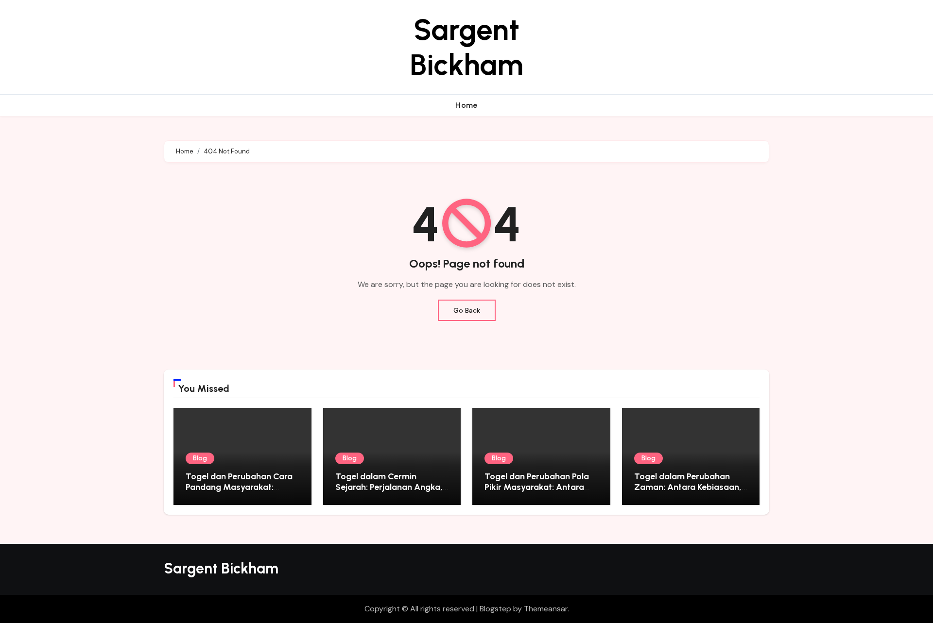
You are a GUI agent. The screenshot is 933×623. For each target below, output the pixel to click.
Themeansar (546, 609)
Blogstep (495, 609)
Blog (200, 458)
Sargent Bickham (466, 47)
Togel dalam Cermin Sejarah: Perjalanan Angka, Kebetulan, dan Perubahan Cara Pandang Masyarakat (389, 492)
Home (466, 105)
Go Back (466, 310)
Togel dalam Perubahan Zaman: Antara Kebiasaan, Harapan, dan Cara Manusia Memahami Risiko (690, 492)
